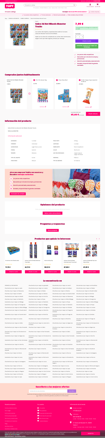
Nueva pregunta (52, 230)
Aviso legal (8, 410)
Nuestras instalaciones (11, 429)
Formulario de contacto (18, 193)
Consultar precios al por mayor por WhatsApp (87, 46)
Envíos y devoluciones (11, 408)
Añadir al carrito (86, 41)
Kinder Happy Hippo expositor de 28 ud (89, 80)
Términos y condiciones (11, 418)
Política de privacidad (10, 416)
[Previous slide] (97, 239)
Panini (36, 21)
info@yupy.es (77, 410)
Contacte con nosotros (11, 421)
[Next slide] (99, 239)
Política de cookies (10, 413)
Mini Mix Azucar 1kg (41, 80)
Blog (6, 423)
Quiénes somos (9, 426)
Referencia (10, 131)
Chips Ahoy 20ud (62, 80)
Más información (9, 436)
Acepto (90, 433)
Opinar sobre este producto (53, 213)
